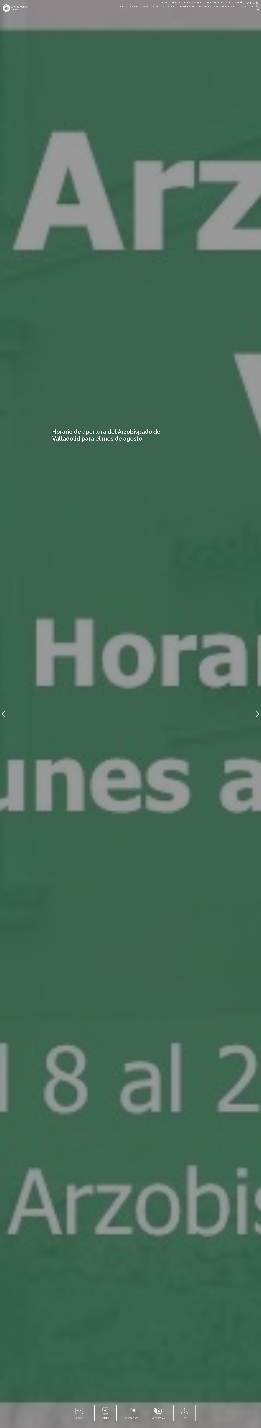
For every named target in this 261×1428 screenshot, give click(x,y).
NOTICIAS (162, 2)
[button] (4, 714)
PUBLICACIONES (192, 2)
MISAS (229, 2)
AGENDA (175, 2)
